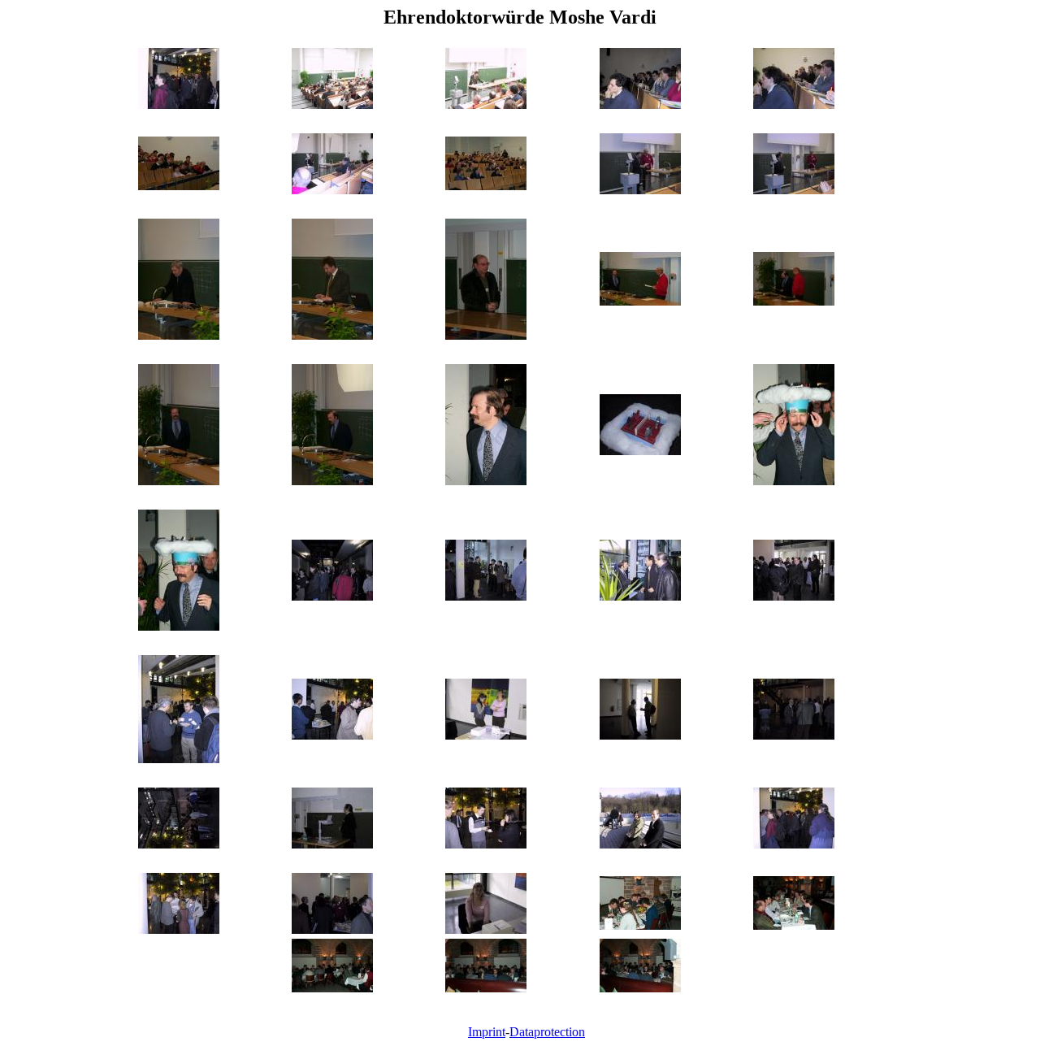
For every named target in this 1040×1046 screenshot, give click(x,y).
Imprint (486, 1032)
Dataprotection (547, 1032)
